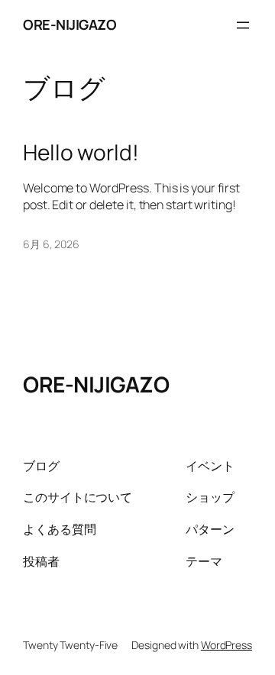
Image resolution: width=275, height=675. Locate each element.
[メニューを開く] (243, 25)
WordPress (226, 645)
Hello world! (81, 152)
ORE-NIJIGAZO (69, 24)
